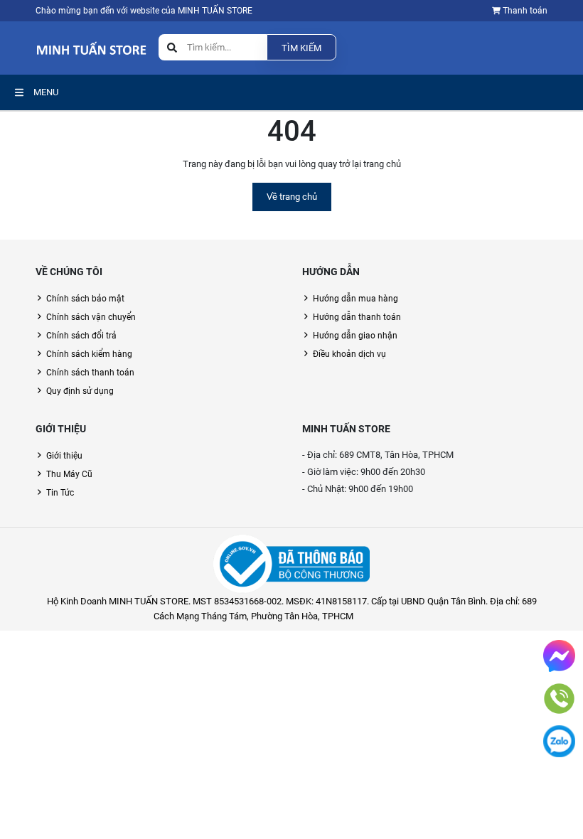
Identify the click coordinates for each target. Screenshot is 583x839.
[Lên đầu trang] (561, 770)
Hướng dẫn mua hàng (355, 299)
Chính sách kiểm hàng (89, 354)
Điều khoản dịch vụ (349, 354)
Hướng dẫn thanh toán (357, 317)
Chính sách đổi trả (81, 336)
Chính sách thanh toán (90, 373)
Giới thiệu (64, 456)
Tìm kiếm (301, 48)
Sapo (420, 616)
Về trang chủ (292, 196)
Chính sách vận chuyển (91, 317)
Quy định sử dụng (80, 391)
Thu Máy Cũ (69, 474)
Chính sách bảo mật (85, 299)
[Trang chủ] (91, 47)
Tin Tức (60, 493)
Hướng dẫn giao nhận (355, 336)
